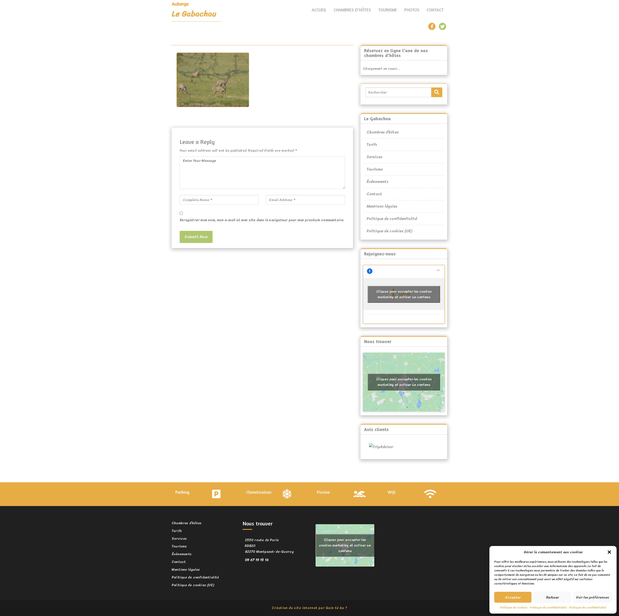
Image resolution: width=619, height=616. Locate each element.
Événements (377, 181)
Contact (435, 9)
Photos (411, 9)
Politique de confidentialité (548, 607)
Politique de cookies (513, 607)
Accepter (513, 597)
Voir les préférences (592, 597)
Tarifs (372, 144)
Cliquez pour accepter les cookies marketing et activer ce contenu (404, 294)
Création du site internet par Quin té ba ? (309, 608)
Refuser (552, 597)
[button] (609, 552)
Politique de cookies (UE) (389, 230)
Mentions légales (382, 206)
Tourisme (387, 9)
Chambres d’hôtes (352, 9)
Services (375, 156)
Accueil (319, 9)
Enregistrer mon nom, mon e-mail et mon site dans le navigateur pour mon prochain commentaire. (262, 220)
